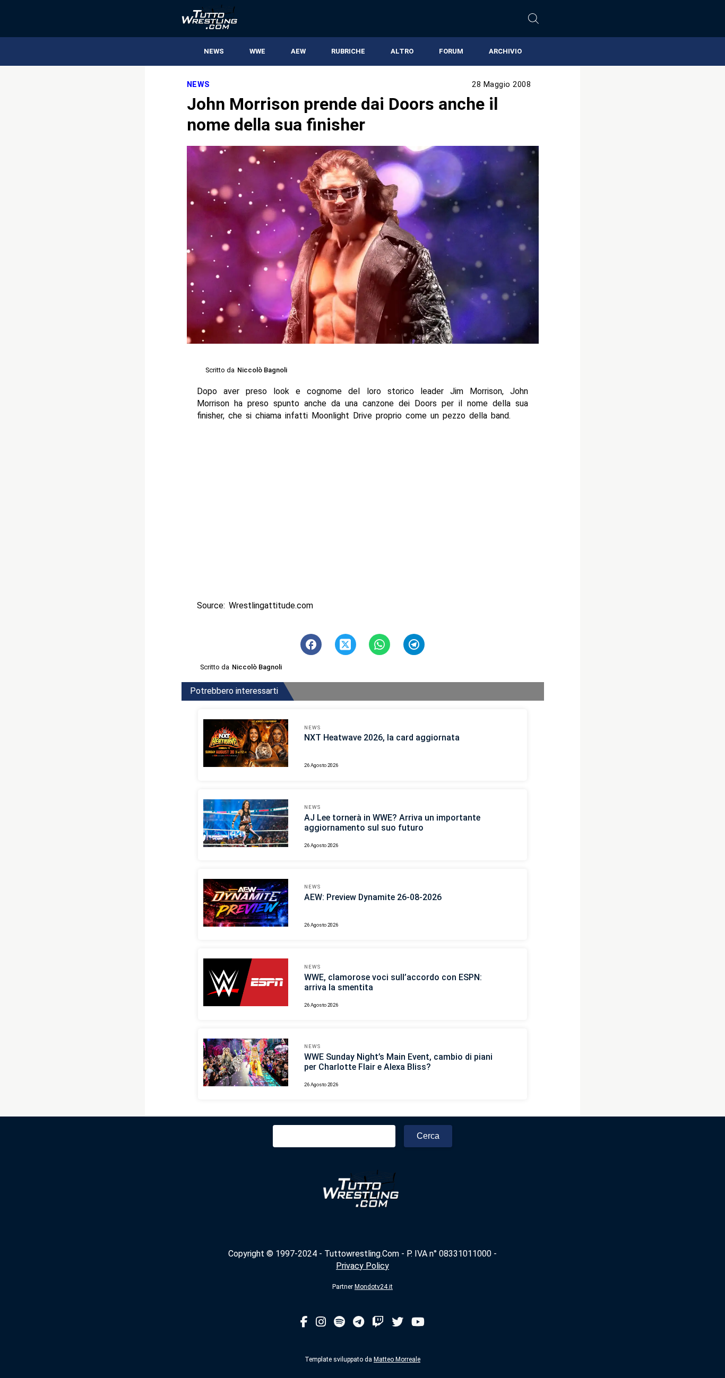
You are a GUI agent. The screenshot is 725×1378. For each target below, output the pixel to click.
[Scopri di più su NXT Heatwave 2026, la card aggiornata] (245, 744)
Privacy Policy (362, 1266)
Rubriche (348, 51)
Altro (402, 51)
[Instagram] (321, 1322)
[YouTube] (418, 1322)
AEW (298, 51)
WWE (257, 51)
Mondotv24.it (374, 1286)
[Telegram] (358, 1322)
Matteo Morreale (397, 1359)
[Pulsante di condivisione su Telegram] (414, 644)
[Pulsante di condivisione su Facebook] (311, 644)
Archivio (505, 51)
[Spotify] (339, 1322)
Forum (451, 51)
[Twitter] (397, 1322)
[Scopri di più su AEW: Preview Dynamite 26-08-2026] (245, 904)
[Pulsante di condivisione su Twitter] (345, 644)
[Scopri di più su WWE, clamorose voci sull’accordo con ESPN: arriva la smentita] (245, 983)
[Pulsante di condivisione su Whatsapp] (379, 644)
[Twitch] (378, 1322)
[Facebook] (304, 1322)
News (214, 51)
